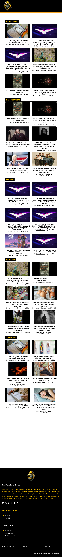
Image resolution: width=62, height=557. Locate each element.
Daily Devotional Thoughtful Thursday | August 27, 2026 (18, 41)
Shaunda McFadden (45, 332)
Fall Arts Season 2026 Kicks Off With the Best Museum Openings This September (44, 66)
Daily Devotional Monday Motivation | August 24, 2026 (18, 405)
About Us (8, 530)
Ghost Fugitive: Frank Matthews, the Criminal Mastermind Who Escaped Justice (44, 328)
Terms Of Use (55, 553)
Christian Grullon (40, 150)
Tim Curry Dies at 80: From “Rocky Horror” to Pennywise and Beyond (18, 144)
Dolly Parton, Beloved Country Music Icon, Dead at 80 (17, 169)
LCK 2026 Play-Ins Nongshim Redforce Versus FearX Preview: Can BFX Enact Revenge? (44, 42)
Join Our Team (10, 536)
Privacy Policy (38, 553)
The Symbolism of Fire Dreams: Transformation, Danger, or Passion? (18, 380)
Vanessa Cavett (13, 44)
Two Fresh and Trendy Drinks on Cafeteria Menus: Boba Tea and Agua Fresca (18, 328)
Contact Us (9, 533)
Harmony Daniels (40, 70)
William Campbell (14, 332)
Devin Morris (40, 46)
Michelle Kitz (14, 172)
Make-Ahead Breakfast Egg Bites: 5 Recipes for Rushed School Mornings (44, 304)
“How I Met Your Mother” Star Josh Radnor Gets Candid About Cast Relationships (44, 170)
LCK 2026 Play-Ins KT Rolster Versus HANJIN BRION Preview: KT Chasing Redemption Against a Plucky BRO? (18, 226)
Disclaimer (46, 553)
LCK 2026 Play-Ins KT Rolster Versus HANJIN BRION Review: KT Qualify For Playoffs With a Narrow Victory (18, 67)
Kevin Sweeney (14, 94)
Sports (7, 515)
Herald (7, 518)
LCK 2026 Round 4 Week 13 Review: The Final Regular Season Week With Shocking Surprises (44, 226)
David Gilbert (13, 255)
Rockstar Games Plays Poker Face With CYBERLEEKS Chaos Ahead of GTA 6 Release (18, 251)
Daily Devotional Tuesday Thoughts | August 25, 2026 (44, 379)
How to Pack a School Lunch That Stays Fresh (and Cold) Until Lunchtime (17, 304)
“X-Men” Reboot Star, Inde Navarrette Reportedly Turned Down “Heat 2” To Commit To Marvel (44, 145)
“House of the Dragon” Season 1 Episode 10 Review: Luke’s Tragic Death (44, 92)
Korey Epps (14, 146)
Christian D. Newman (45, 174)
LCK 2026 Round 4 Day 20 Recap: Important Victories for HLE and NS (44, 251)
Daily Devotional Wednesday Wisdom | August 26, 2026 (44, 357)
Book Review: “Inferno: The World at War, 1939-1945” (17, 91)
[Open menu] (58, 6)
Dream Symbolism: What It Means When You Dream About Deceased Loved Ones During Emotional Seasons (44, 406)
